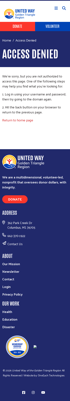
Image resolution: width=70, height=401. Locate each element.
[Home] (35, 0)
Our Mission (11, 264)
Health (7, 311)
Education (9, 319)
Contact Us (15, 244)
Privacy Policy (12, 294)
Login (6, 286)
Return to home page (17, 120)
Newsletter (10, 271)
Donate (17, 26)
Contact (8, 279)
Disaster (8, 327)
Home (6, 40)
